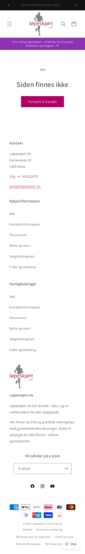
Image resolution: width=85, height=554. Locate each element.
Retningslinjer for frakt (59, 544)
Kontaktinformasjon (24, 224)
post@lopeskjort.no (25, 186)
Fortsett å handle (42, 101)
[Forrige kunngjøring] (9, 5)
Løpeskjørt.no (41, 523)
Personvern (18, 235)
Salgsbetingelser (22, 256)
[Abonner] (66, 468)
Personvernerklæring (49, 529)
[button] (9, 24)
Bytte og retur (20, 245)
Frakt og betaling (22, 267)
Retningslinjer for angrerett (33, 536)
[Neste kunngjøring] (76, 5)
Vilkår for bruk (64, 536)
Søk (12, 214)
